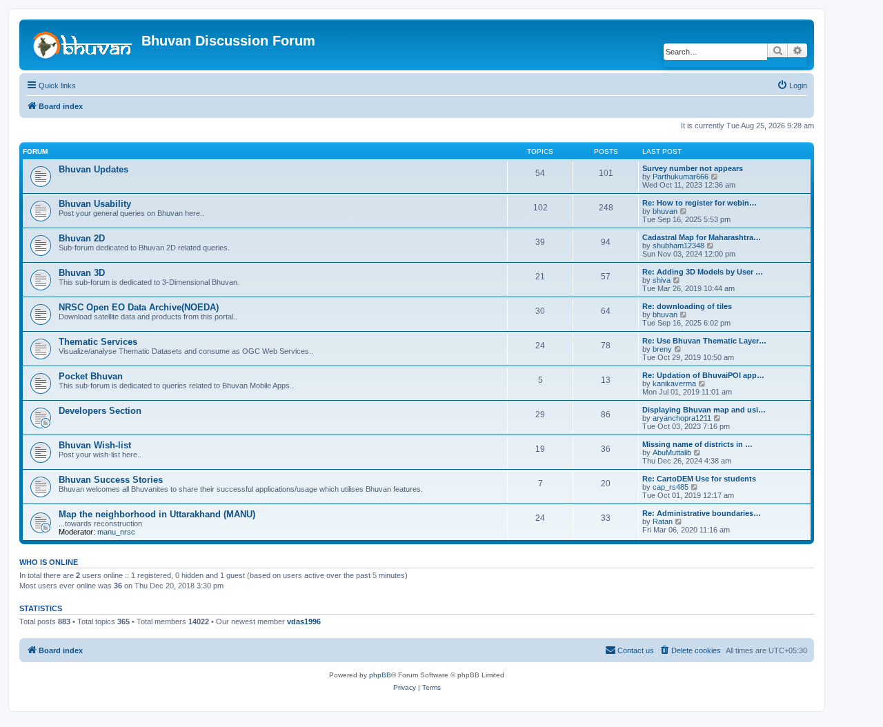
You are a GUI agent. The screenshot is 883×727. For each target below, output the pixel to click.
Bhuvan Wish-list (95, 445)
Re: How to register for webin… (699, 203)
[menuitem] (792, 85)
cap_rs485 (670, 487)
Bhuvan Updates (93, 169)
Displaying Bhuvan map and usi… (704, 410)
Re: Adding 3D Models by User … (702, 272)
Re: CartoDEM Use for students (699, 479)
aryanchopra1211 (682, 418)
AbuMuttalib (672, 452)
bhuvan (665, 211)
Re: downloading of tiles (687, 306)
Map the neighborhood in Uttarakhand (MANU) (157, 514)
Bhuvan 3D (82, 273)
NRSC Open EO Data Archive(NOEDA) (139, 307)
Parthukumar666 (680, 176)
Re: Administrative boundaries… (701, 513)
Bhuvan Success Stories (111, 480)
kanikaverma (674, 383)
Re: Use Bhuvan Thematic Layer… (704, 341)
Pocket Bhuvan (91, 376)
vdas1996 (304, 621)
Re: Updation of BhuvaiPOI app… (703, 375)
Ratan (663, 521)
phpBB (380, 675)
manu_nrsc (116, 532)
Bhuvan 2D (82, 238)
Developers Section (100, 411)
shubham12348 (678, 245)
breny (662, 349)
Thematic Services (98, 342)
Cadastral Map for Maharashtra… (701, 237)
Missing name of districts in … (697, 444)
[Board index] (82, 44)
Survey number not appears (692, 168)
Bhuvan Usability (95, 204)
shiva (662, 280)
